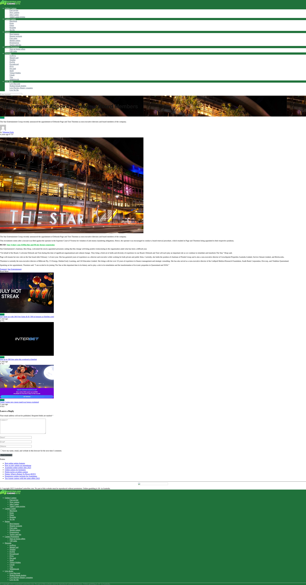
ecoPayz (13, 56)
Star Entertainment (15, 269)
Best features (14, 34)
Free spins (13, 38)
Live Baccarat (15, 84)
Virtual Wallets (15, 73)
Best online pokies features (15, 463)
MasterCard (14, 58)
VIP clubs (13, 51)
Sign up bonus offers (17, 49)
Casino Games (10, 19)
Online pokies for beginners (15, 470)
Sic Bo (12, 30)
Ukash (12, 75)
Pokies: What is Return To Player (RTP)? (20, 474)
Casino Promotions (12, 47)
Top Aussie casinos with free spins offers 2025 (22, 478)
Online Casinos (10, 8)
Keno (12, 23)
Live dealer (9, 81)
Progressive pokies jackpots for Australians (21, 476)
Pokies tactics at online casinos (16, 472)
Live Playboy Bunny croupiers (21, 88)
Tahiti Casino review (17, 17)
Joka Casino (14, 15)
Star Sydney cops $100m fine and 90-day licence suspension (31, 245)
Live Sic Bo (14, 90)
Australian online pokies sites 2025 (18, 468)
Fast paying (14, 10)
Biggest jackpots (16, 36)
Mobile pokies (15, 41)
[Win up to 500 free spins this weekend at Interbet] (153, 339)
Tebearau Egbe (8, 132)
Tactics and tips (15, 45)
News (2, 118)
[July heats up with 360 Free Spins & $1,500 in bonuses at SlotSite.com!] (153, 293)
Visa (11, 77)
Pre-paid (13, 69)
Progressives (14, 43)
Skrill (12, 71)
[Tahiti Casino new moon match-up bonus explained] (153, 382)
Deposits (8, 53)
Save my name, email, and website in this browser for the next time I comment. (32, 451)
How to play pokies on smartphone (18, 465)
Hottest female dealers (18, 86)
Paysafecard (14, 64)
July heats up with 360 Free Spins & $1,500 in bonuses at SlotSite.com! (27, 317)
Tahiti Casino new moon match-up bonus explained (19, 402)
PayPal (12, 62)
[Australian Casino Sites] (10, 4)
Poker (12, 25)
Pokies (7, 32)
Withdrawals (14, 79)
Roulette (13, 28)
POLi (12, 66)
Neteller (13, 60)
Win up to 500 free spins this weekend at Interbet (18, 359)
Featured (3, 269)
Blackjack (13, 21)
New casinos (14, 12)
